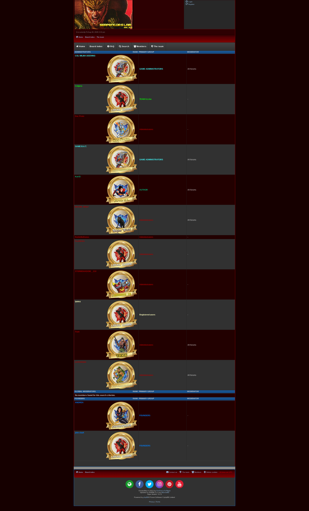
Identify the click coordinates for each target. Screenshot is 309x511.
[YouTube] (179, 484)
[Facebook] (140, 484)
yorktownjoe (80, 362)
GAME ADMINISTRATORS (151, 69)
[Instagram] (159, 484)
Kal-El (77, 177)
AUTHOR (143, 190)
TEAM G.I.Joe (145, 99)
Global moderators (85, 391)
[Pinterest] (169, 484)
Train (77, 332)
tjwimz (78, 301)
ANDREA (79, 402)
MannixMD (165, 492)
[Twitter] (149, 484)
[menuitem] (188, 1)
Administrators (83, 52)
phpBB (146, 497)
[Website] (130, 484)
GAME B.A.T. (81, 146)
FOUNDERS (80, 398)
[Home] (128, 14)
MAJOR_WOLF (82, 207)
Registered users (147, 315)
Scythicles (80, 241)
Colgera (78, 86)
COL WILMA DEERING (85, 56)
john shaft (79, 433)
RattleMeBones (82, 237)
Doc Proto (79, 116)
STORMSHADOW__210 (85, 271)
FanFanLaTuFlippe (163, 491)
